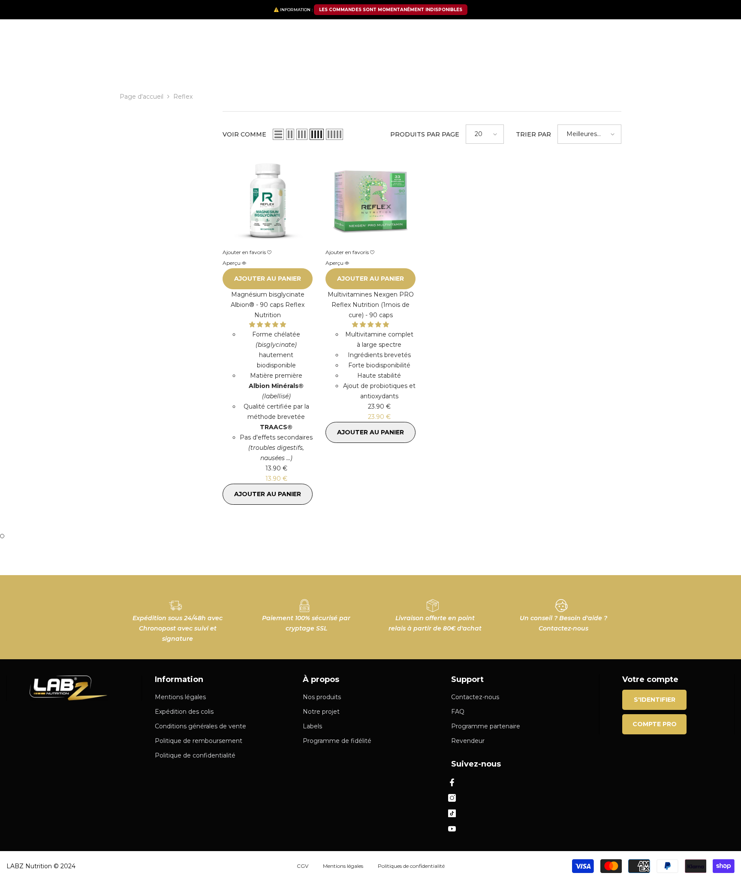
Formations (625, 61)
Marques (301, 63)
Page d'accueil (141, 96)
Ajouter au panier (267, 278)
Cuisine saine (256, 63)
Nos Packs (114, 63)
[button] (278, 134)
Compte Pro (655, 724)
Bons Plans (475, 63)
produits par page (424, 134)
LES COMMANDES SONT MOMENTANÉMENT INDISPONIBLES (390, 9)
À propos (589, 61)
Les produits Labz (354, 63)
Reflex (183, 96)
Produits (155, 63)
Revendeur (546, 61)
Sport (216, 63)
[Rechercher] (189, 37)
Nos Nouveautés (419, 63)
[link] (177, 617)
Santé (188, 63)
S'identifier (654, 699)
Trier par (533, 134)
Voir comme (244, 134)
